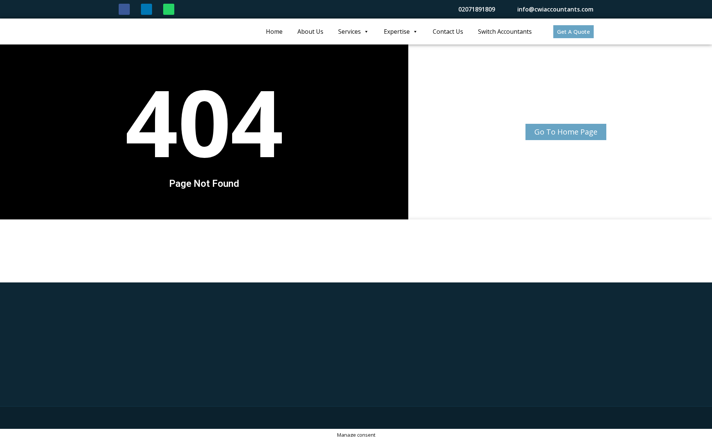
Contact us (448, 31)
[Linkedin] (146, 9)
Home (274, 31)
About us (310, 31)
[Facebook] (124, 9)
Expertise (397, 31)
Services (349, 31)
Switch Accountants (505, 31)
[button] (573, 31)
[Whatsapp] (168, 9)
